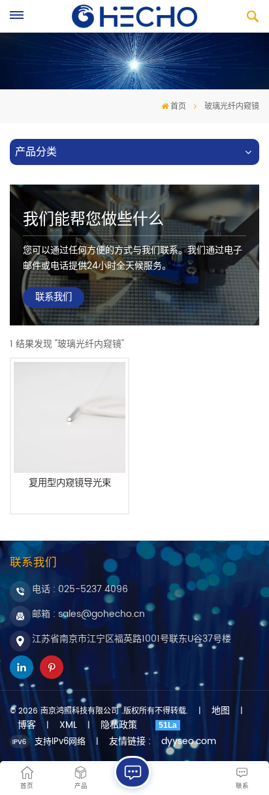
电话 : (80, 589)
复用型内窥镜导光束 (70, 484)
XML (68, 725)
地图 (221, 711)
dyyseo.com (188, 741)
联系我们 (53, 297)
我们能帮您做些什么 (93, 220)
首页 (178, 106)
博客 (27, 725)
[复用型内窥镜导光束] (69, 417)
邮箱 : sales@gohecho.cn (88, 614)
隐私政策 (119, 725)
